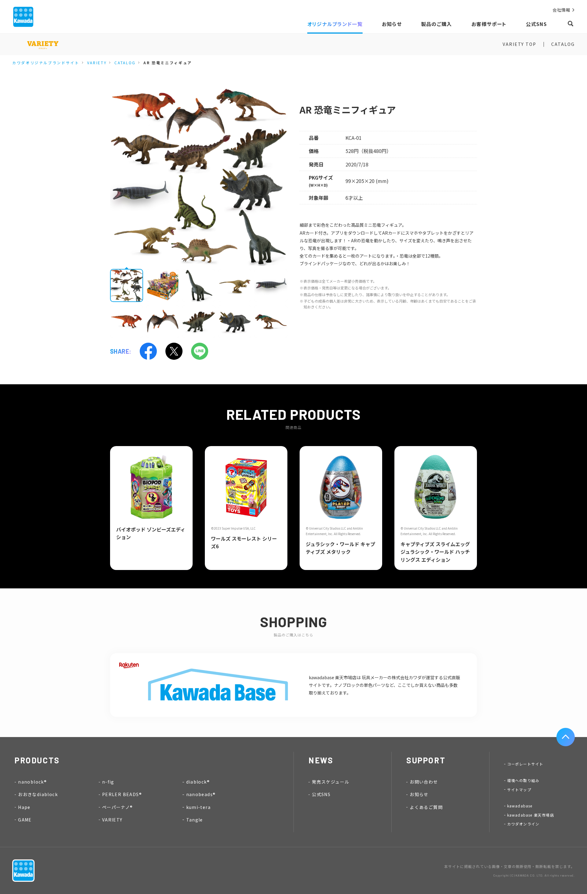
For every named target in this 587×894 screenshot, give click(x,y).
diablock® (198, 782)
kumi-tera (198, 807)
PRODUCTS (37, 760)
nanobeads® (201, 794)
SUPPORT (425, 760)
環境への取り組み (523, 780)
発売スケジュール (330, 782)
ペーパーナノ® (117, 807)
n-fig (108, 782)
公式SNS (321, 794)
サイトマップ (519, 789)
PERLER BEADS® (122, 794)
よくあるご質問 (426, 807)
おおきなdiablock (38, 794)
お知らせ (419, 794)
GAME (25, 820)
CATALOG (563, 44)
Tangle (194, 820)
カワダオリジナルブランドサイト (45, 62)
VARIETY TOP (520, 44)
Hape (24, 807)
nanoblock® (32, 782)
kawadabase (520, 805)
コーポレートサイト (525, 763)
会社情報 (561, 10)
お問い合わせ (424, 782)
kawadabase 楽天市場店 (530, 815)
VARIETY (97, 62)
